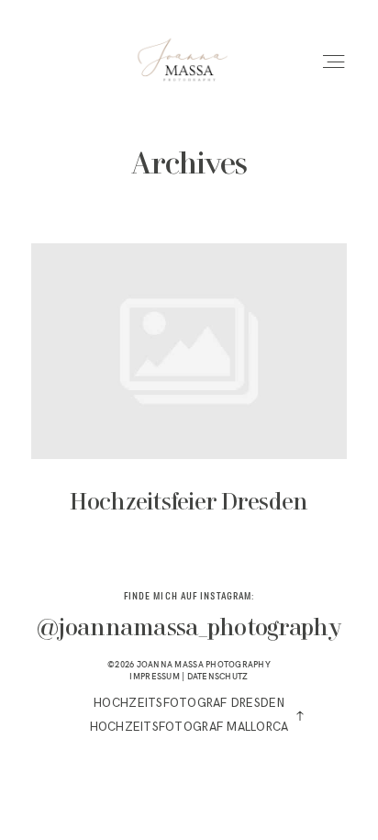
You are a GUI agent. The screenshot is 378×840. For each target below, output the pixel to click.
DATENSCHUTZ (218, 676)
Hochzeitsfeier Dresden (189, 393)
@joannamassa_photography (189, 629)
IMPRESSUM (154, 676)
